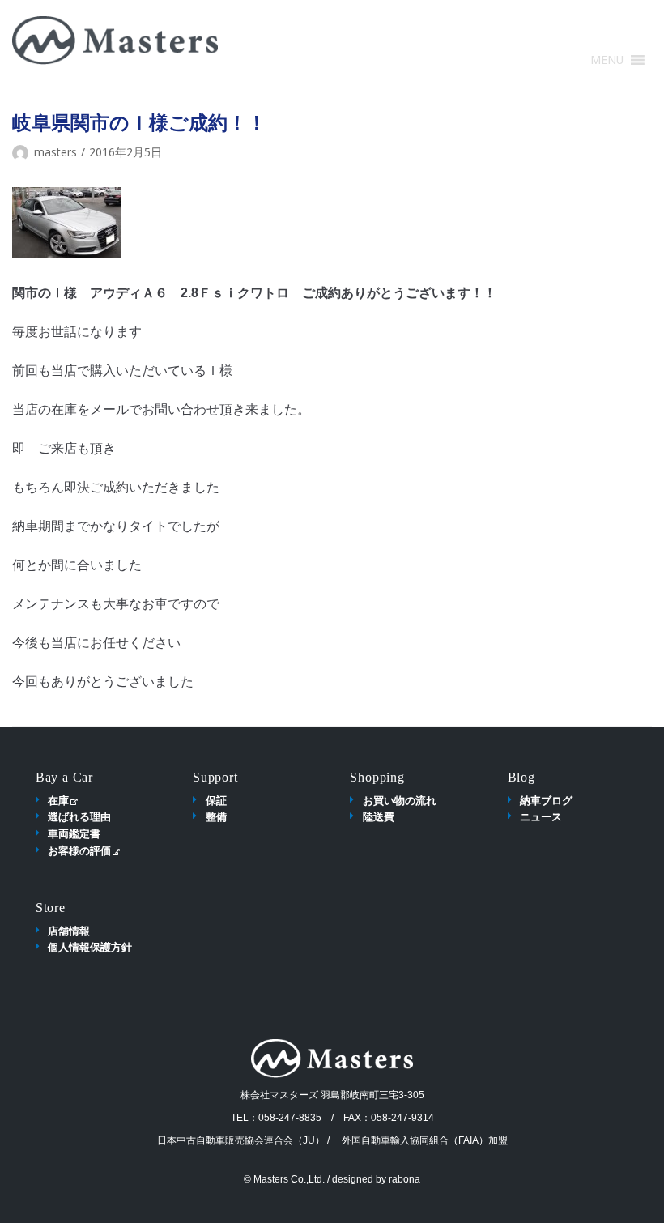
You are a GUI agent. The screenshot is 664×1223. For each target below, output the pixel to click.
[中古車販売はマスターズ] (115, 40)
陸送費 (378, 816)
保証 (216, 800)
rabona (404, 1179)
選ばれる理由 (79, 816)
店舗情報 (69, 930)
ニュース (541, 816)
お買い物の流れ (399, 800)
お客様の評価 (79, 850)
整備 (216, 816)
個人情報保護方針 (90, 946)
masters (55, 152)
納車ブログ (546, 800)
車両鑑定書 (74, 833)
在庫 (58, 800)
